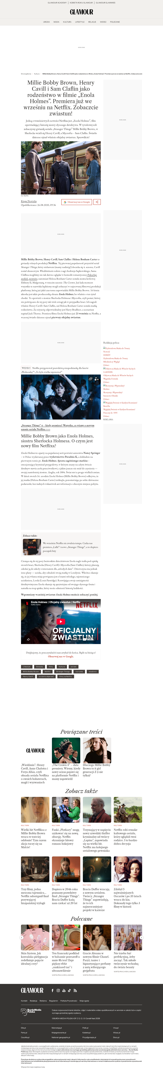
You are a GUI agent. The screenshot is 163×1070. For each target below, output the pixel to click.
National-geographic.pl (61, 1037)
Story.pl (116, 1037)
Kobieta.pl (86, 1032)
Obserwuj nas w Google (78, 202)
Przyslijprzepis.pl (89, 1037)
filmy (51, 667)
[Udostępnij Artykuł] (97, 202)
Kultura (62, 667)
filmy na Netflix (65, 676)
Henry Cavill (28, 676)
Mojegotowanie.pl (59, 1032)
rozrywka (79, 672)
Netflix (48, 672)
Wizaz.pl (116, 1032)
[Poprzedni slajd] (22, 937)
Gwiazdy (39, 667)
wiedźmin (93, 672)
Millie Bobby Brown (31, 672)
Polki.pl (85, 1028)
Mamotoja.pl (57, 1028)
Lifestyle (26, 667)
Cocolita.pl (25, 1037)
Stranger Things (63, 672)
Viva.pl (115, 1028)
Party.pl (24, 1032)
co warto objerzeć (46, 676)
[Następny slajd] (141, 937)
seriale (73, 667)
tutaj (43, 1067)
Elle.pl (23, 1028)
